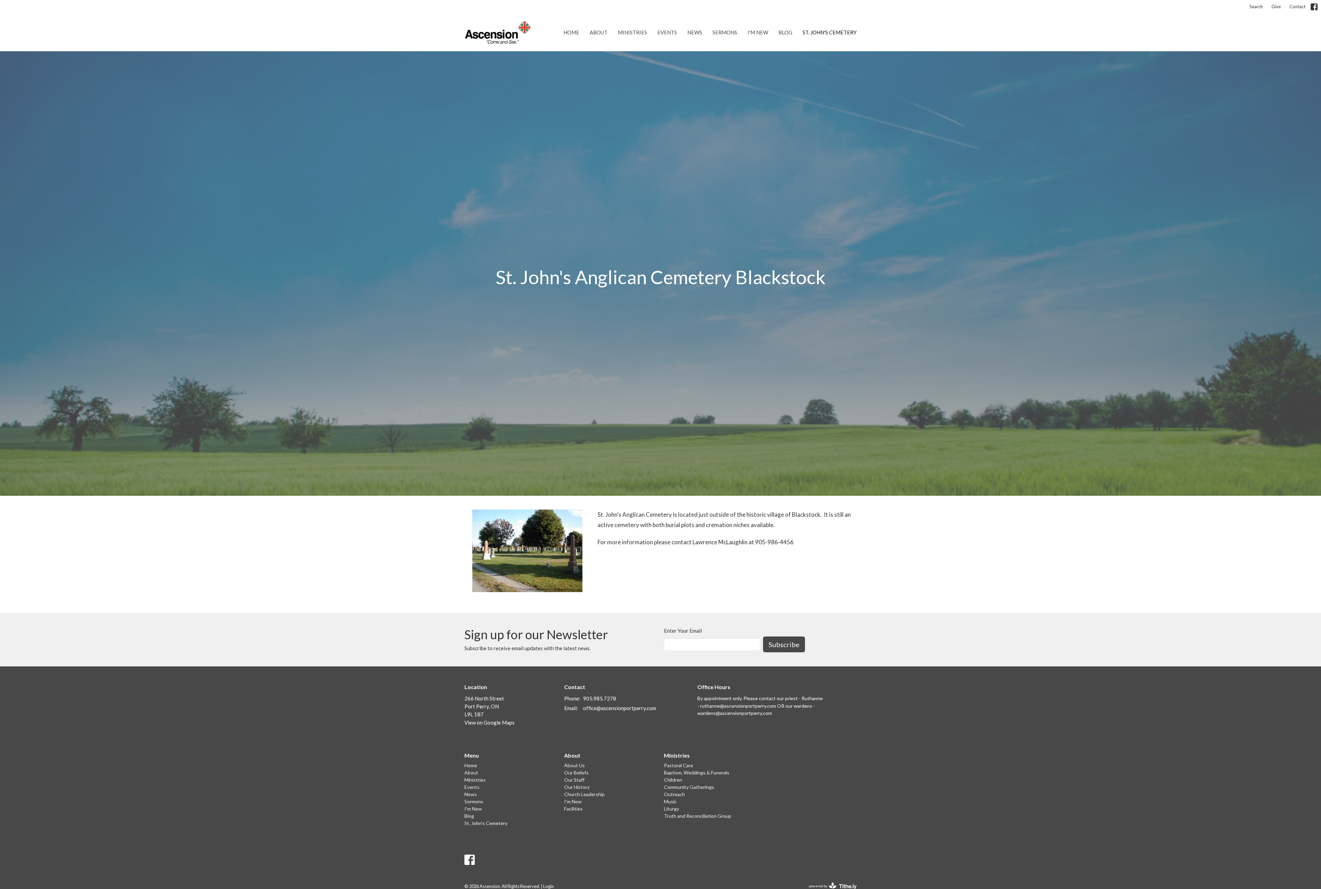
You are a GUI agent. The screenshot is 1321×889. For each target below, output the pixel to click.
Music (670, 801)
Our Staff (574, 780)
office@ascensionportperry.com (619, 708)
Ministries (632, 32)
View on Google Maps (489, 722)
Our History (577, 787)
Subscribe (784, 644)
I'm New (758, 32)
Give (1276, 6)
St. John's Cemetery (830, 32)
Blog (785, 32)
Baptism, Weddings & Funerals (696, 772)
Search (1256, 6)
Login (548, 886)
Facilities (573, 809)
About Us (574, 765)
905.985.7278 (599, 698)
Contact (1297, 6)
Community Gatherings (689, 787)
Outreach (674, 794)
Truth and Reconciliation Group (697, 816)
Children (673, 780)
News (694, 32)
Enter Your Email (683, 631)
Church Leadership (584, 794)
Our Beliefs (576, 772)
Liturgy (671, 809)
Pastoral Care (678, 765)
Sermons (724, 32)
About (599, 32)
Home (571, 32)
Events (667, 32)
